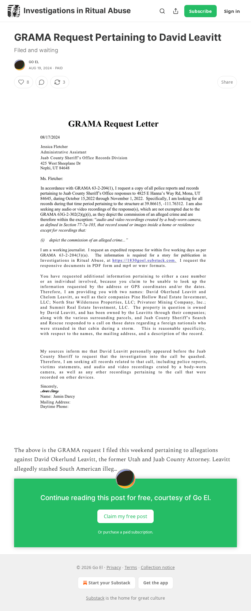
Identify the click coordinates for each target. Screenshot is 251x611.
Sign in (232, 11)
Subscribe (200, 11)
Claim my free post (125, 516)
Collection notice (158, 567)
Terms (131, 567)
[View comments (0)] (42, 82)
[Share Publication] (176, 11)
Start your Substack (109, 583)
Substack (95, 598)
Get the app (155, 583)
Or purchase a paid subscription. (125, 532)
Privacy (114, 567)
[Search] (162, 11)
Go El (34, 62)
